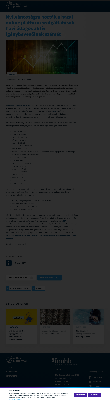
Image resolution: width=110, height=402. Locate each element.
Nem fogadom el (80, 395)
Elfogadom (94, 395)
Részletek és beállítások (15, 399)
